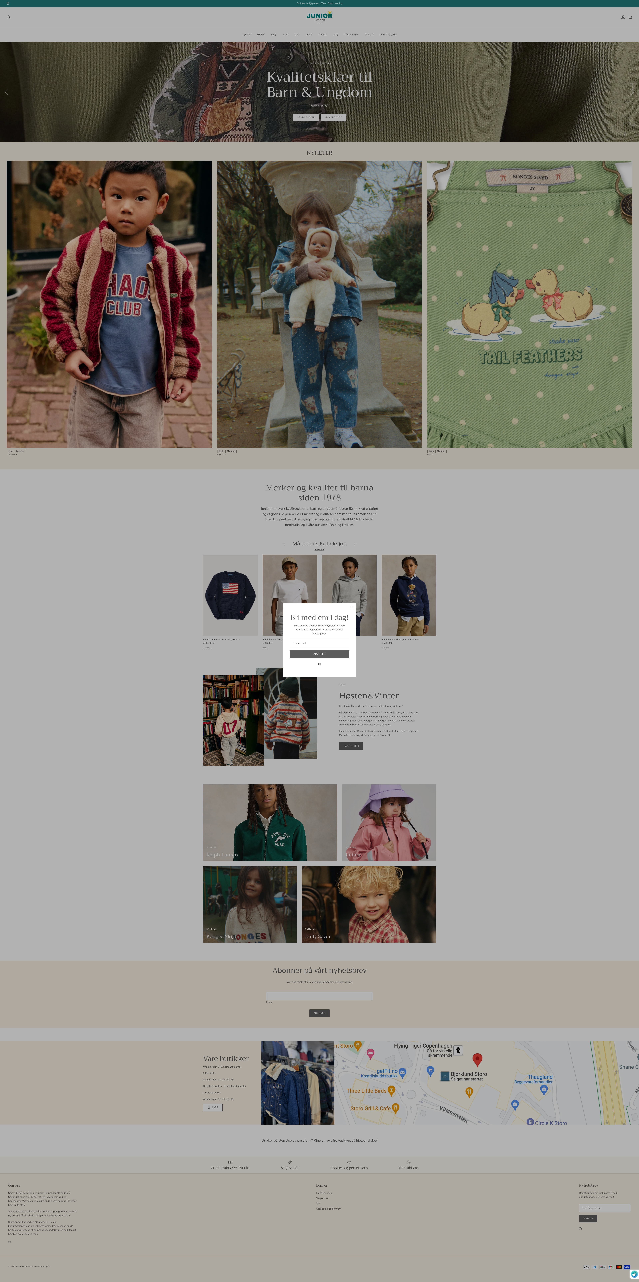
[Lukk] (352, 607)
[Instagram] (319, 664)
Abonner (319, 653)
